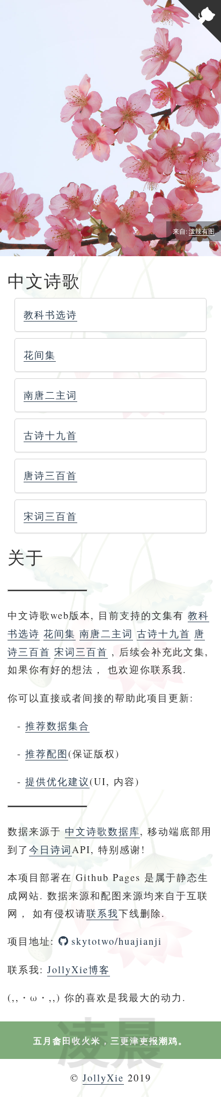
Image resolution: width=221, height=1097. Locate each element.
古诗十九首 (50, 435)
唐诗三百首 (50, 475)
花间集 (40, 354)
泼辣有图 (202, 231)
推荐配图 (46, 753)
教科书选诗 (50, 314)
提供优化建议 (57, 781)
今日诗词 (50, 849)
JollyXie (103, 1077)
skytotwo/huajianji (116, 941)
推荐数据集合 (57, 725)
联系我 (102, 913)
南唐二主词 (50, 395)
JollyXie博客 (78, 969)
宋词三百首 (50, 516)
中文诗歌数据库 (102, 831)
